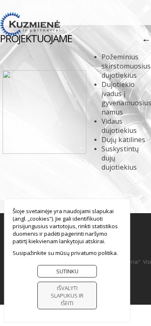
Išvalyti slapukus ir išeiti (67, 295)
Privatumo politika (94, 253)
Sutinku (67, 271)
